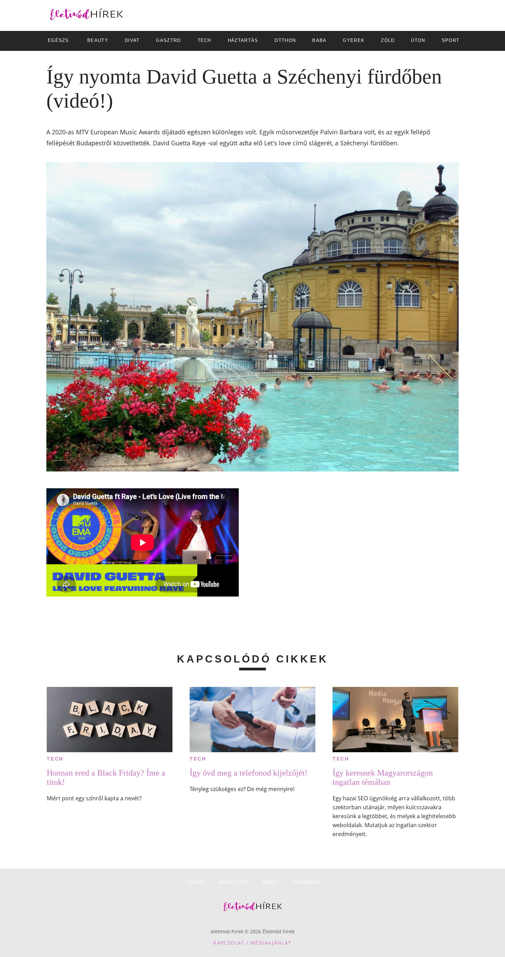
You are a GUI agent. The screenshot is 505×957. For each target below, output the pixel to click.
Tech (55, 758)
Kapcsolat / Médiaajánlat (252, 942)
